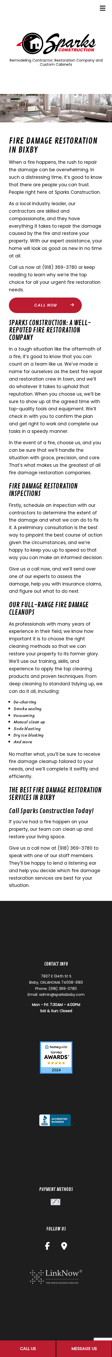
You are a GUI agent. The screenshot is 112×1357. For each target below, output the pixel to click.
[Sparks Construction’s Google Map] (64, 1247)
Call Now (45, 305)
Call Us (28, 1349)
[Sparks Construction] (56, 43)
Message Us (84, 1349)
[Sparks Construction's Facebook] (47, 1247)
